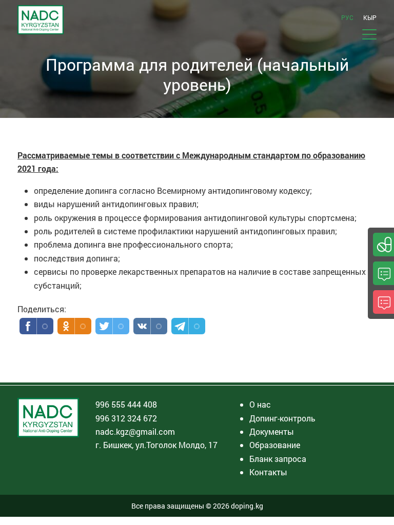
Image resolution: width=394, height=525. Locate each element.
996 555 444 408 (126, 404)
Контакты (268, 472)
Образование (274, 444)
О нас (260, 404)
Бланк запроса (277, 458)
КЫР (370, 17)
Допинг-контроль (282, 418)
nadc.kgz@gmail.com (135, 431)
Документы (271, 431)
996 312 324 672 (126, 418)
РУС (347, 17)
